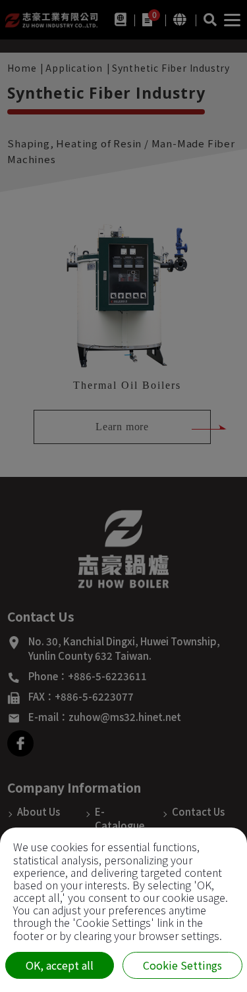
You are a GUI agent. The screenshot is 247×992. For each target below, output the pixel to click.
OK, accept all (60, 965)
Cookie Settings (182, 965)
